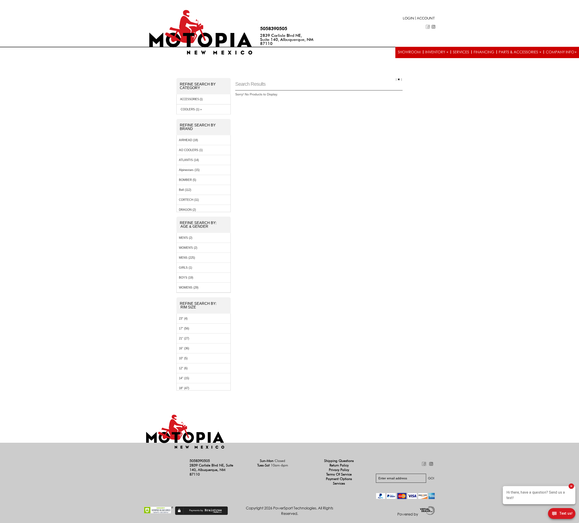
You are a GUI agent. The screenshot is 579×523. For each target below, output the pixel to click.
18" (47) (184, 388)
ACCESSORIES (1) (191, 99)
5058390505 (273, 28)
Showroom (409, 52)
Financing (484, 52)
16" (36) (184, 348)
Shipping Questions (339, 461)
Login (408, 19)
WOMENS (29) (188, 287)
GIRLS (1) (185, 267)
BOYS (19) (186, 277)
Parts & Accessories (519, 52)
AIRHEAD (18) (188, 140)
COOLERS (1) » (190, 109)
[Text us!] (561, 514)
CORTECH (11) (189, 199)
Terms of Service (339, 474)
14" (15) (184, 378)
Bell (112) (185, 190)
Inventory (435, 52)
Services (461, 52)
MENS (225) (187, 257)
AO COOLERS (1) (191, 150)
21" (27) (184, 338)
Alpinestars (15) (189, 170)
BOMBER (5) (187, 180)
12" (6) (183, 368)
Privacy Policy (339, 470)
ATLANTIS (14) (189, 160)
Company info (560, 52)
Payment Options (339, 479)
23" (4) (183, 318)
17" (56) (184, 328)
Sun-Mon (272, 461)
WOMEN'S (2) (188, 247)
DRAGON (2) (187, 209)
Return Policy (339, 465)
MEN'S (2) (185, 237)
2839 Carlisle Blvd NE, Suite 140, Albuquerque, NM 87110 (286, 39)
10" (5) (183, 358)
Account (426, 19)
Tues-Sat (272, 465)
